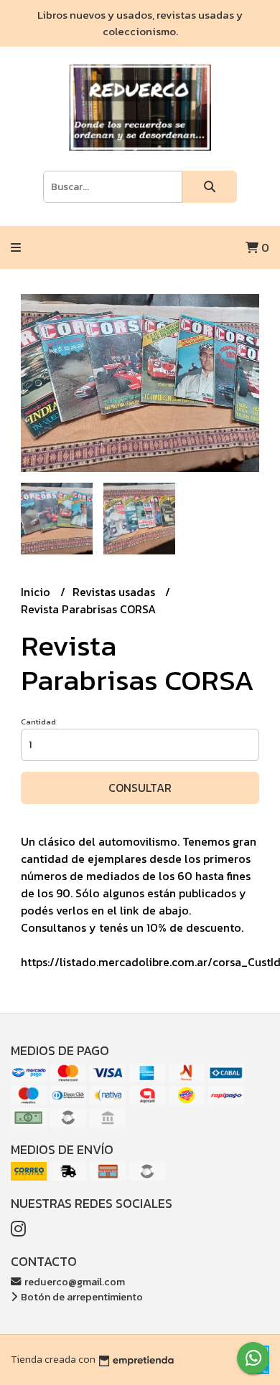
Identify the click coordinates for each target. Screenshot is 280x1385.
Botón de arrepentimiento (81, 1297)
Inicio (37, 591)
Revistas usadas (115, 591)
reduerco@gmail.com (73, 1282)
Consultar (140, 787)
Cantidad (38, 721)
